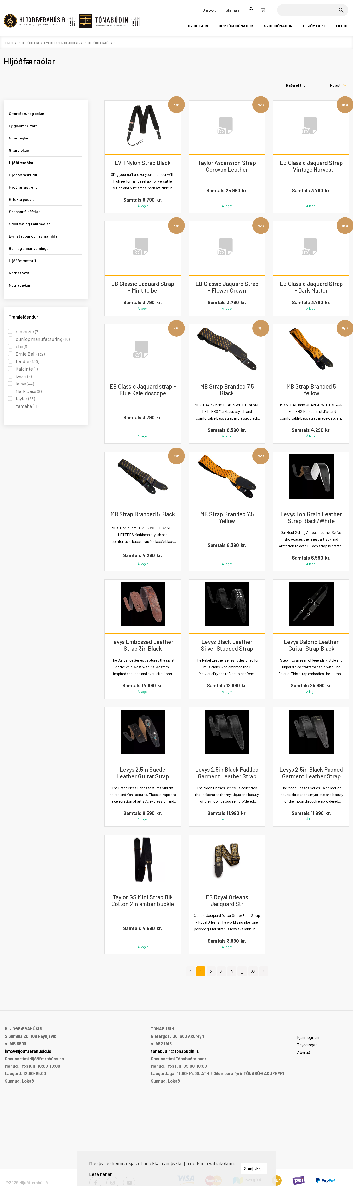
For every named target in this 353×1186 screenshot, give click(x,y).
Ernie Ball (30, 354)
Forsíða (10, 43)
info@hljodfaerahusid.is (28, 1051)
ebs (22, 346)
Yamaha (27, 406)
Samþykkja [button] (254, 1168)
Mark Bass (29, 391)
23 (253, 971)
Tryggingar (307, 1044)
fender (27, 361)
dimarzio (27, 331)
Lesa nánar (100, 1174)
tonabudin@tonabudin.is (175, 1051)
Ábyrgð (303, 1052)
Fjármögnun (308, 1037)
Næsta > (263, 971)
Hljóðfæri (30, 43)
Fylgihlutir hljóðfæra (63, 43)
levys (25, 383)
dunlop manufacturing (43, 339)
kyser (24, 376)
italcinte (27, 369)
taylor (25, 398)
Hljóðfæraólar (101, 43)
